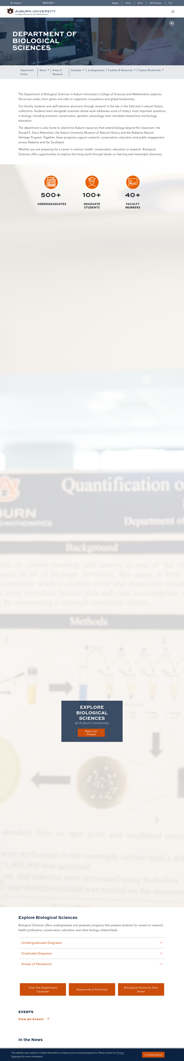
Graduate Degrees (36, 953)
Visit (128, 3)
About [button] (43, 70)
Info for (49, 2)
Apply (115, 3)
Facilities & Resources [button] (120, 70)
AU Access (156, 3)
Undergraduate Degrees (41, 942)
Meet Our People (91, 732)
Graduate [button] (76, 70)
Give (142, 3)
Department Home (27, 72)
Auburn (19, 3)
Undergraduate (96, 70)
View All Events (31, 1019)
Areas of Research (58, 72)
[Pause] (171, 23)
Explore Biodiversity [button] (150, 70)
